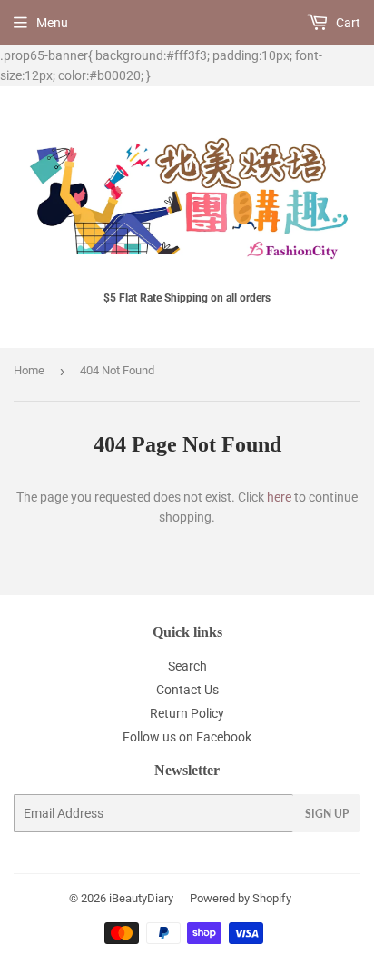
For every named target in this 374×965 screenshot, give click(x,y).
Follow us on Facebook (187, 737)
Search (187, 666)
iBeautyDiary (141, 898)
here (279, 497)
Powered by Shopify (240, 898)
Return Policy (187, 713)
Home (29, 370)
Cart (346, 22)
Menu (52, 22)
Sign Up (327, 814)
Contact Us (187, 689)
